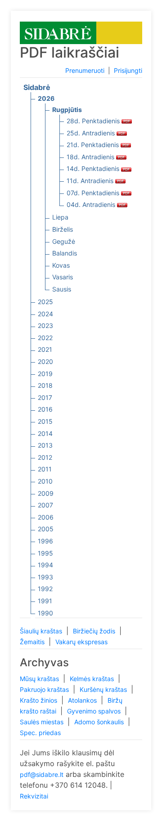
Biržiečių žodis (95, 631)
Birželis (62, 229)
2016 (45, 409)
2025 (45, 301)
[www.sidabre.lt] (58, 32)
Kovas (61, 265)
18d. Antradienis (91, 157)
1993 (45, 577)
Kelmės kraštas (93, 678)
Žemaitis (33, 642)
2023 (45, 325)
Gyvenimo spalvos (94, 711)
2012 (45, 457)
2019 (45, 373)
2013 (45, 445)
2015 (45, 421)
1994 (45, 565)
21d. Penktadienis (94, 144)
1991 (45, 601)
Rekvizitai (34, 796)
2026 (46, 98)
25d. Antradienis (92, 133)
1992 (45, 588)
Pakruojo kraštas (45, 689)
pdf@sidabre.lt (41, 774)
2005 (46, 529)
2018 (45, 385)
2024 (45, 314)
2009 (46, 493)
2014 (45, 433)
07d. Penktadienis (94, 193)
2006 (46, 517)
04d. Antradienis (92, 204)
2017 (45, 397)
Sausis (61, 289)
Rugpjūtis (67, 109)
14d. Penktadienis (94, 168)
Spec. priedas (40, 732)
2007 (45, 505)
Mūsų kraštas (40, 678)
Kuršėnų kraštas (104, 689)
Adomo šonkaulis (100, 722)
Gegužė (63, 241)
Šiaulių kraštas (42, 631)
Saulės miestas (42, 722)
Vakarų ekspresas (81, 642)
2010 (45, 481)
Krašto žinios (39, 700)
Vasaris (62, 277)
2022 (45, 337)
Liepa (60, 217)
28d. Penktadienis (94, 121)
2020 (45, 361)
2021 (45, 349)
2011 (45, 469)
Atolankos (83, 700)
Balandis (64, 253)
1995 (45, 553)
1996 (45, 541)
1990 (45, 613)
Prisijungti (128, 70)
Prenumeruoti (84, 70)
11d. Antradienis (91, 180)
